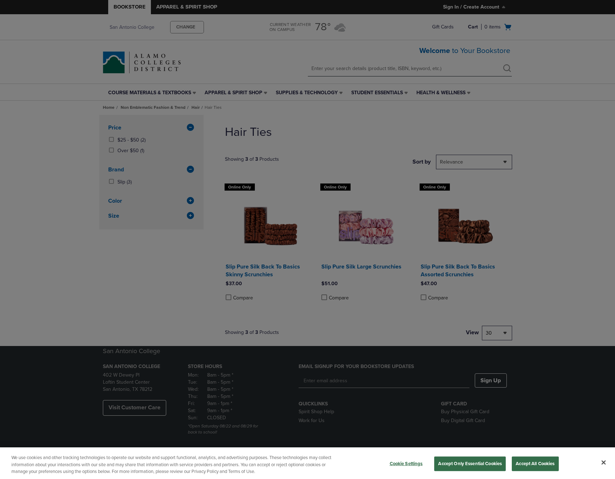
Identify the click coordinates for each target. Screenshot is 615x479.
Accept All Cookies (535, 463)
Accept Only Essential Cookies (470, 463)
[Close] (603, 462)
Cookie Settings (406, 463)
